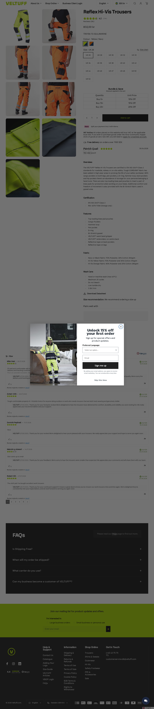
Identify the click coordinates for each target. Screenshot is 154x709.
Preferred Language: (91, 345)
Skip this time (100, 380)
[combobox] (100, 350)
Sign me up (100, 365)
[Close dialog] (121, 327)
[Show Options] (116, 350)
